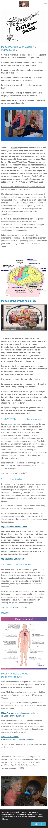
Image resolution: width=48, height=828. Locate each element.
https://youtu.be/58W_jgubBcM (14, 607)
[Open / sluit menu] (45, 4)
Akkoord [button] (38, 824)
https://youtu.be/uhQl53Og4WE (14, 473)
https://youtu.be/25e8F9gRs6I (13, 559)
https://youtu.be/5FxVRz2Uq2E (14, 526)
